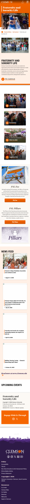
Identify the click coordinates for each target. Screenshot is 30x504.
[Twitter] (17, 419)
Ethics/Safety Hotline (7, 471)
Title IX (3, 466)
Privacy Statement (6, 473)
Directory (3, 494)
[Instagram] (13, 419)
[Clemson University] (6, 2)
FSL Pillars (15, 222)
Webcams (4, 496)
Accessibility (4, 464)
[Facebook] (8, 457)
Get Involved (15, 32)
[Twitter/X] (15, 457)
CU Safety (4, 492)
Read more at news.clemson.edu (14, 373)
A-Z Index (4, 487)
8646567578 (6, 407)
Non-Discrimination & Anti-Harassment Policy (14, 469)
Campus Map (5, 490)
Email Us (12, 407)
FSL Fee (15, 200)
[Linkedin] (18, 457)
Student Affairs (7, 32)
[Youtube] (21, 457)
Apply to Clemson (6, 499)
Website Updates (19, 407)
